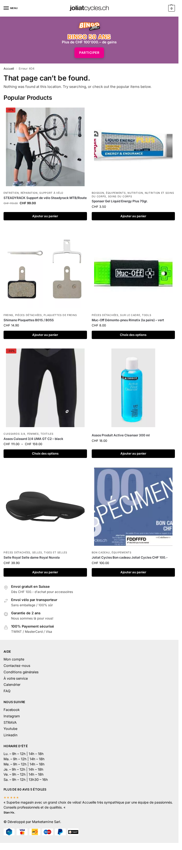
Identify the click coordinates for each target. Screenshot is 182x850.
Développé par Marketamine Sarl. (34, 822)
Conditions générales (21, 672)
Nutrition (135, 192)
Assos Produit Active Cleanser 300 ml (121, 435)
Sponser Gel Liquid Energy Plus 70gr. (120, 201)
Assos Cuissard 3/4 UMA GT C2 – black (33, 439)
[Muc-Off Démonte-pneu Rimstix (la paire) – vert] (133, 269)
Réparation (29, 192)
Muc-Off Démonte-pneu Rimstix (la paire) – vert (128, 320)
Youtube (10, 729)
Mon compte (14, 659)
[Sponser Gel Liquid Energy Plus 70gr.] (133, 147)
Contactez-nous (17, 666)
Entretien (11, 192)
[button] (171, 8)
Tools (146, 315)
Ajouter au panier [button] (45, 216)
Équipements (116, 192)
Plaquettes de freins (60, 315)
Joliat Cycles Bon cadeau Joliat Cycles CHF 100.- (130, 557)
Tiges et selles (55, 552)
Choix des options (133, 335)
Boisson (98, 192)
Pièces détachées (28, 315)
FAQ (7, 691)
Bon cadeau (101, 552)
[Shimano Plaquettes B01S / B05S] (45, 269)
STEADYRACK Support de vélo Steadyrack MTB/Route (45, 198)
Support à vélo (51, 192)
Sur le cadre (130, 315)
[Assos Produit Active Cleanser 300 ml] (133, 388)
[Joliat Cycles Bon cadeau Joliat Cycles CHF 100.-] (133, 506)
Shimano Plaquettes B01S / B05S (29, 320)
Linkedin (11, 735)
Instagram (12, 716)
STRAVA (10, 722)
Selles (37, 552)
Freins (8, 315)
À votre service (16, 678)
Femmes (33, 433)
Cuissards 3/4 (14, 433)
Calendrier (12, 685)
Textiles (47, 433)
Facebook (12, 710)
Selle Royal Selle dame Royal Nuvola (32, 557)
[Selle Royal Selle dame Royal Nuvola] (45, 506)
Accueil (9, 68)
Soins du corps (120, 196)
